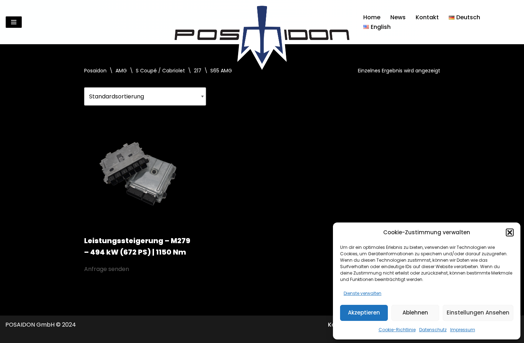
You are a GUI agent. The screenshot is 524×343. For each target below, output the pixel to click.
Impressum (462, 330)
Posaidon (95, 70)
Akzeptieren (364, 312)
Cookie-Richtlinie (397, 330)
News (398, 17)
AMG (121, 70)
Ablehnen (415, 312)
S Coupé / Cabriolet (160, 70)
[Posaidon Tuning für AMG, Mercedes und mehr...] (262, 22)
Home (371, 17)
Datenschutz (433, 330)
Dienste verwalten (362, 293)
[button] (509, 232)
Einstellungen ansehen (478, 312)
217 (197, 70)
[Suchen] (512, 22)
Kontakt (427, 17)
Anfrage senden (106, 269)
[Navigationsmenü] (13, 22)
